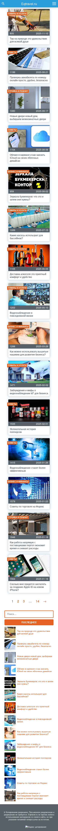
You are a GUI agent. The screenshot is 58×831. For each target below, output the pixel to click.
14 (37, 601)
